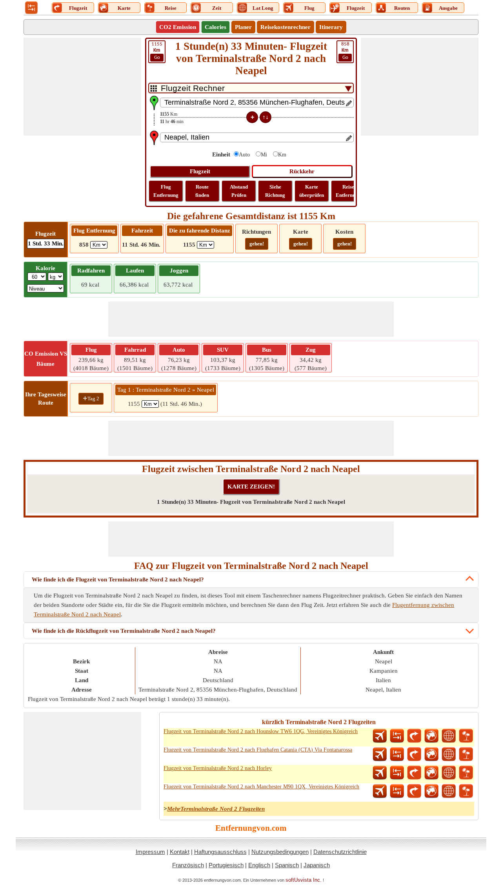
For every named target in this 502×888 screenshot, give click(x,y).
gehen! (256, 244)
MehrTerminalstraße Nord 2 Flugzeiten (216, 809)
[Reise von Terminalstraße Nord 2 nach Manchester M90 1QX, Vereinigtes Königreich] (466, 791)
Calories (215, 27)
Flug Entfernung (165, 191)
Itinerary (331, 27)
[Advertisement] (82, 87)
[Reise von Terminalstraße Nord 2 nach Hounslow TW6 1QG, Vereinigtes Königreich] (466, 736)
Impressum (150, 851)
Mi (264, 155)
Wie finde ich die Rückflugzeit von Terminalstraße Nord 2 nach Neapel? (124, 631)
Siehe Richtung (275, 191)
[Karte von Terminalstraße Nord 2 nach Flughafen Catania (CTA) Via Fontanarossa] (431, 754)
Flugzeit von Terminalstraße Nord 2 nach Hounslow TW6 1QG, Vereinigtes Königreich (261, 731)
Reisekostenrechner (285, 27)
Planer (243, 27)
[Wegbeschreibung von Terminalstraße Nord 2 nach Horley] (414, 773)
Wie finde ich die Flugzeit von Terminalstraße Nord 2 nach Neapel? (118, 579)
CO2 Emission (177, 27)
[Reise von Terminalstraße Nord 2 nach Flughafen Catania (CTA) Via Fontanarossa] (466, 754)
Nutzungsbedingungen (280, 851)
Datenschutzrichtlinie (340, 851)
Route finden (202, 191)
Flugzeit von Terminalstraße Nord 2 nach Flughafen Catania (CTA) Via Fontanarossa (258, 750)
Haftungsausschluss (220, 851)
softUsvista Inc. (304, 880)
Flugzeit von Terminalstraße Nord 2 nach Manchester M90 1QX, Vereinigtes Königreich (261, 787)
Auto (244, 155)
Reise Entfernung (348, 191)
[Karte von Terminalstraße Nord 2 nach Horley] (431, 773)
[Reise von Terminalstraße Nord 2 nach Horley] (466, 773)
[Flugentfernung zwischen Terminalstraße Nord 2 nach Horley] (379, 773)
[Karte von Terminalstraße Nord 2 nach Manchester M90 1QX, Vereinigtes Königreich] (431, 791)
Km (282, 155)
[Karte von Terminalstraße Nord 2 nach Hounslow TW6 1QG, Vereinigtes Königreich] (431, 736)
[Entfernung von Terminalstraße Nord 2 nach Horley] (397, 773)
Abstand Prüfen (239, 191)
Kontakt (179, 851)
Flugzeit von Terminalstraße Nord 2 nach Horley (218, 768)
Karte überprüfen (311, 191)
